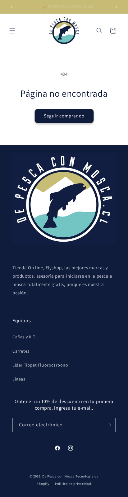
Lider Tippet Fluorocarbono (40, 365)
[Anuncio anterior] (11, 7)
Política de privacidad (73, 484)
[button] (12, 30)
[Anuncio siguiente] (116, 7)
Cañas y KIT (23, 337)
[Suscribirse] (108, 425)
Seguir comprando (64, 116)
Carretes (21, 351)
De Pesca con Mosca (58, 476)
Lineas (18, 379)
